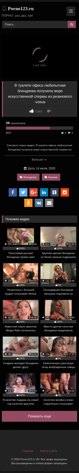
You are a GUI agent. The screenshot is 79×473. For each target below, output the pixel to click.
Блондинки (30, 177)
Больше (38, 159)
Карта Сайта (48, 451)
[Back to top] (68, 462)
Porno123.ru (20, 8)
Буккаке (53, 177)
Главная (27, 451)
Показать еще (39, 416)
